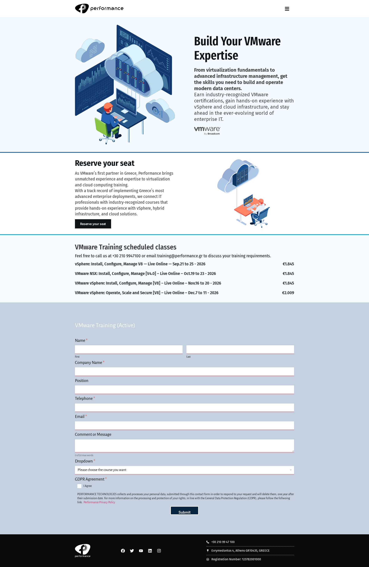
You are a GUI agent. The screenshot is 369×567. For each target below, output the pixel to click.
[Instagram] (159, 551)
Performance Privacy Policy (99, 502)
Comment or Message (93, 434)
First (77, 356)
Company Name (89, 362)
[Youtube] (141, 551)
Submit (184, 512)
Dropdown (85, 461)
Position (81, 381)
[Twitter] (132, 551)
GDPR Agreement (91, 479)
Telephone (85, 398)
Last (188, 356)
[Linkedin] (150, 551)
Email (81, 416)
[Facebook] (123, 551)
